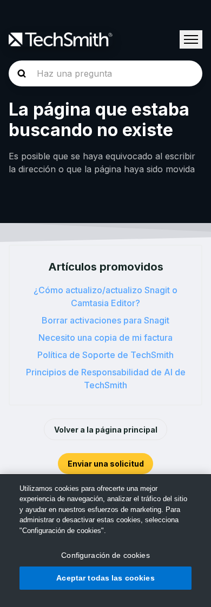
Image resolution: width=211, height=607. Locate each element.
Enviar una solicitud (106, 463)
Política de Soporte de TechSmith (105, 354)
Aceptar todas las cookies (105, 578)
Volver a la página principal (105, 429)
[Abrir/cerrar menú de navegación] (191, 39)
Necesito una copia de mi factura (105, 337)
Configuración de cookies (105, 555)
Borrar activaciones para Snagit (105, 320)
